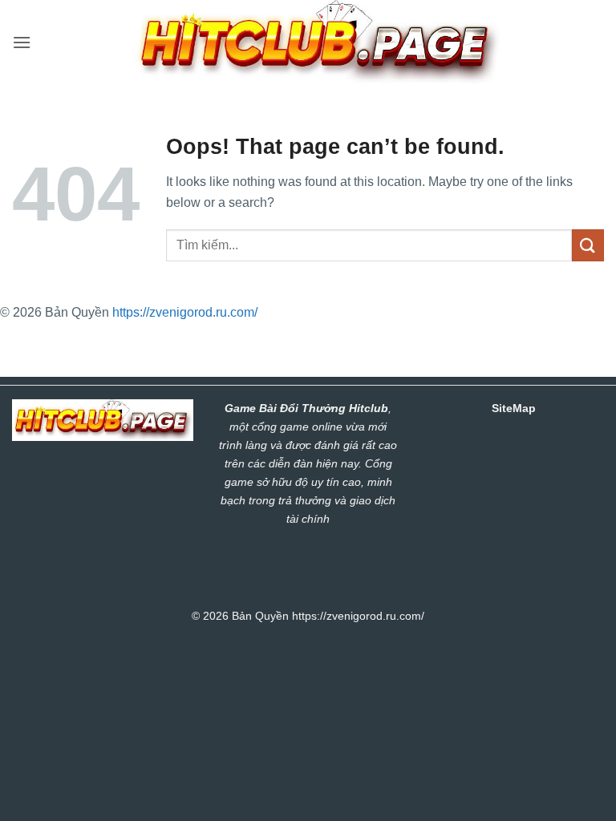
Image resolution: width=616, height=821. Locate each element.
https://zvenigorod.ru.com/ (184, 312)
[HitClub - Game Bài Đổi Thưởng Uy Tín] (317, 42)
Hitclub (368, 408)
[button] (21, 42)
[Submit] (588, 245)
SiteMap (514, 408)
